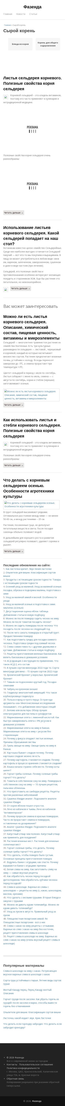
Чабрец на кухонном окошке (22, 689)
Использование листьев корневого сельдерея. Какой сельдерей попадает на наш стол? (31, 235)
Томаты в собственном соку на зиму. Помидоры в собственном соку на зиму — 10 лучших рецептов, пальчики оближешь (32, 784)
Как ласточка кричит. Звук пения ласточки (28, 568)
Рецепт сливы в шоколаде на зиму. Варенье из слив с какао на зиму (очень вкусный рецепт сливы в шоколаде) (31, 940)
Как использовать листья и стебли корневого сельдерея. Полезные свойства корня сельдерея (32, 428)
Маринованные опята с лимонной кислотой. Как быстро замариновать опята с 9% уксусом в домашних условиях (31, 721)
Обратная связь (15, 1078)
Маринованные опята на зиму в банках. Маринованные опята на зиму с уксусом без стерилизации (27, 731)
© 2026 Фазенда (15, 1057)
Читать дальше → (13, 212)
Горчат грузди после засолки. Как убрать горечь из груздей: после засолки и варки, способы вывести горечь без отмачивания (31, 1003)
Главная (7, 13)
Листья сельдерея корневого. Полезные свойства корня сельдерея (32, 83)
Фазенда (32, 7)
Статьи (33, 13)
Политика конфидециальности (23, 1068)
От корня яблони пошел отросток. (25, 805)
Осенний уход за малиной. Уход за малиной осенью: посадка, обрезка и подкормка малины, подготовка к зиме (32, 590)
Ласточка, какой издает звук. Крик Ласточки (27, 1018)
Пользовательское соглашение (36, 1064)
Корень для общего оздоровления (48, 44)
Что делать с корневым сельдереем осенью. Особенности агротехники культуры (28, 488)
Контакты (12, 1064)
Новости (20, 13)
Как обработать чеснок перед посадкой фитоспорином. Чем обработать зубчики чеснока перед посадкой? (30, 880)
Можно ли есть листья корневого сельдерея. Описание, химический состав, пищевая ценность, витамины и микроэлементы (31, 327)
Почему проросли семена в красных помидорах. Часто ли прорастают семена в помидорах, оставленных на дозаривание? (31, 820)
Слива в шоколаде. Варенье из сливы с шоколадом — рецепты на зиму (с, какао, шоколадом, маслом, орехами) (32, 890)
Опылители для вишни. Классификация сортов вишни (32, 1012)
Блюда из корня (20, 44)
